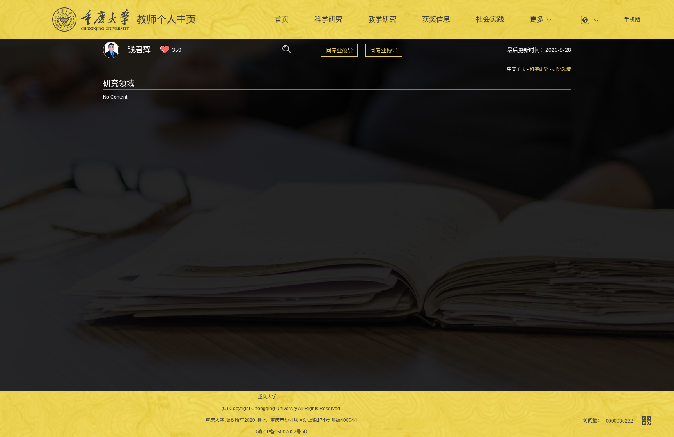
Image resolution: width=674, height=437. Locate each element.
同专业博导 (383, 50)
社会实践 (490, 19)
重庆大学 (267, 397)
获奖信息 (436, 19)
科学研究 (328, 19)
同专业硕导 (339, 50)
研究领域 (561, 69)
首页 (282, 19)
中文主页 (516, 69)
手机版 (632, 19)
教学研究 (382, 19)
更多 (537, 19)
